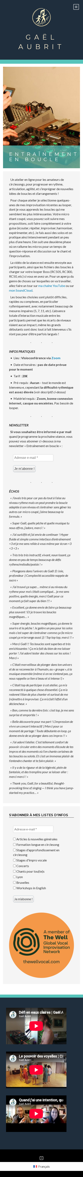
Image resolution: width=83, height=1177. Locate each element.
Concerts (22, 866)
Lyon (19, 877)
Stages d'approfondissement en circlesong (36, 852)
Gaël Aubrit (41, 42)
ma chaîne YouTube (51, 286)
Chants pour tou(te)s (30, 871)
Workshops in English (31, 888)
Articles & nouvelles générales (36, 839)
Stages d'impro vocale (31, 860)
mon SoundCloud (20, 290)
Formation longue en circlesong (37, 844)
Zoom (55, 358)
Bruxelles (22, 882)
